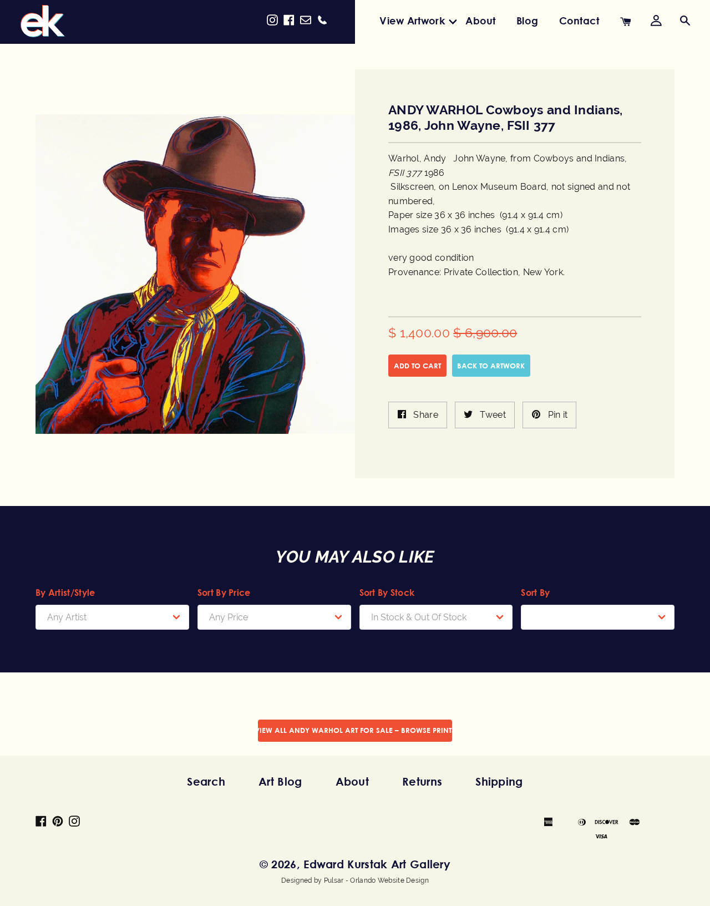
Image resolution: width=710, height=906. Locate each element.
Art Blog (280, 781)
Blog (527, 20)
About (480, 20)
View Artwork (412, 20)
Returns (422, 781)
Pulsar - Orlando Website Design (376, 880)
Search (206, 781)
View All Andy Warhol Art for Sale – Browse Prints (355, 730)
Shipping (499, 781)
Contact (579, 20)
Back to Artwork (491, 365)
